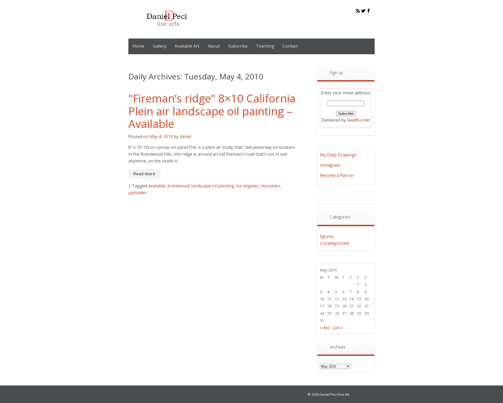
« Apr (325, 327)
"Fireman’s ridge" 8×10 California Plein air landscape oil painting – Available (212, 111)
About (214, 46)
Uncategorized (334, 243)
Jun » (338, 327)
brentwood (178, 186)
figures (327, 236)
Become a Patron (337, 175)
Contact (290, 46)
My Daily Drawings (338, 155)
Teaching (265, 46)
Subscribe (238, 46)
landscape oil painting (212, 186)
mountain (270, 186)
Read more (144, 174)
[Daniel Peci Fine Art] (167, 30)
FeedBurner (358, 120)
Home (138, 46)
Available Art (187, 46)
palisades (137, 192)
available (156, 186)
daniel (185, 136)
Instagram (330, 165)
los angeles (247, 186)
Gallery (159, 46)
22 (359, 305)
